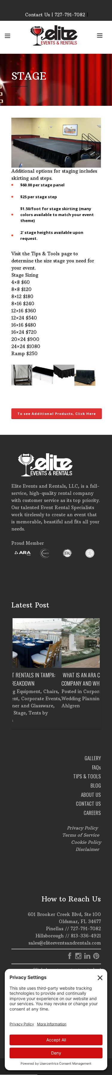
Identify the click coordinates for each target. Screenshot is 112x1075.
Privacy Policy (82, 828)
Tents (82, 691)
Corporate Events (53, 691)
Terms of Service (80, 835)
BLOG (95, 785)
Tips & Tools (45, 253)
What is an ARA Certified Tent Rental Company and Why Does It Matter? (55, 679)
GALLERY (93, 758)
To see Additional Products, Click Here (56, 413)
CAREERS (92, 812)
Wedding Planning (33, 698)
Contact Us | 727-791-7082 (55, 15)
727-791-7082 (85, 928)
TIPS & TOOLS (87, 776)
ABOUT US (91, 794)
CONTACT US (88, 803)
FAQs (96, 767)
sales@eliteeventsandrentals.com (64, 943)
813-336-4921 (86, 936)
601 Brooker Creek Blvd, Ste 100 (64, 914)
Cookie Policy (86, 842)
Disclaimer (87, 849)
